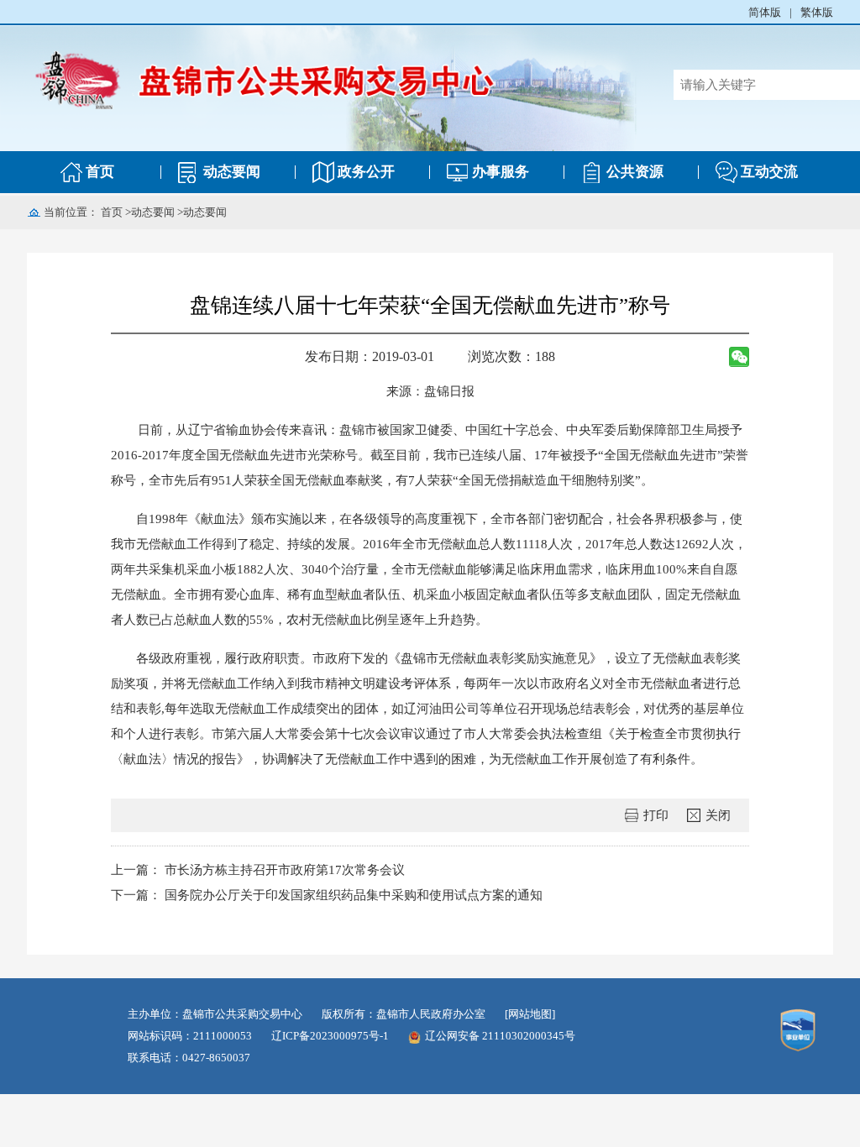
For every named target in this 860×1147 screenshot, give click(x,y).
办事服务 (500, 172)
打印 (656, 815)
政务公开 (366, 172)
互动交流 (769, 172)
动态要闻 (231, 172)
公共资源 (634, 172)
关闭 (718, 815)
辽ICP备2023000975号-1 (330, 1035)
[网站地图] (530, 1014)
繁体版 (816, 12)
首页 (100, 172)
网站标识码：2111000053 (190, 1035)
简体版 (764, 12)
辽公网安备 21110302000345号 (500, 1035)
